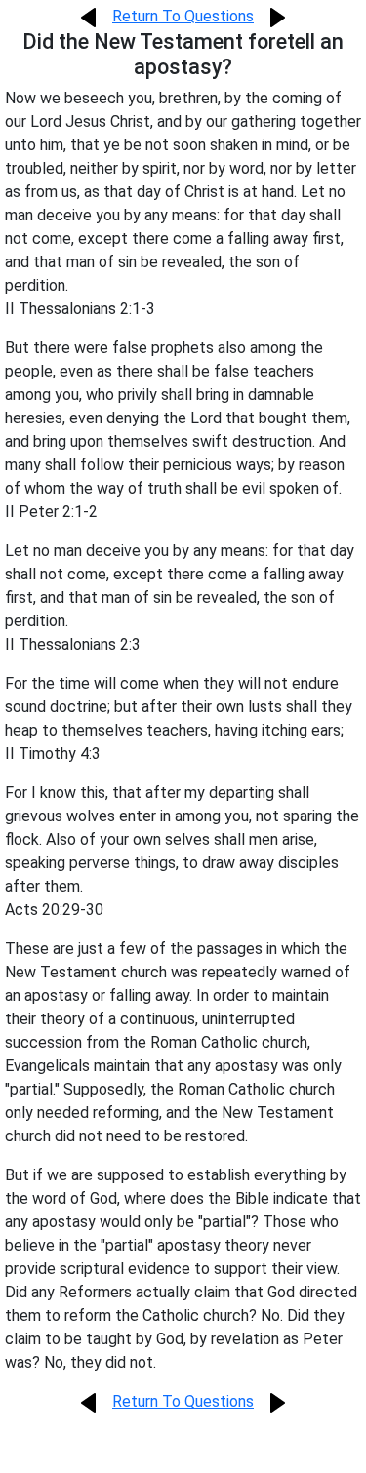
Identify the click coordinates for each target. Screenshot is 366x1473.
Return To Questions (183, 16)
